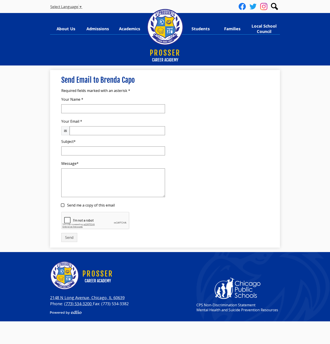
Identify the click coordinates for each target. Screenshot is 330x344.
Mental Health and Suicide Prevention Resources (237, 309)
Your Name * (72, 99)
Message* (70, 163)
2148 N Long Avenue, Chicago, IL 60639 (87, 297)
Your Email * (71, 121)
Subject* (68, 141)
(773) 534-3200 (78, 303)
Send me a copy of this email (90, 205)
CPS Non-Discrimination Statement (225, 305)
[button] (66, 28)
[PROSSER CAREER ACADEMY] (165, 27)
